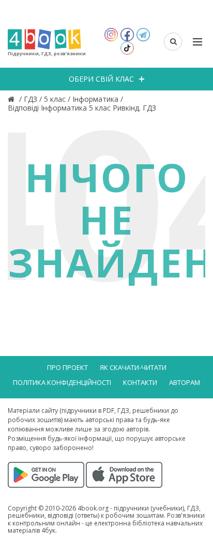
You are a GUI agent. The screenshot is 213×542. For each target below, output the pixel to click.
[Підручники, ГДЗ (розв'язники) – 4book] (12, 99)
